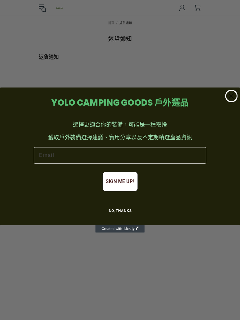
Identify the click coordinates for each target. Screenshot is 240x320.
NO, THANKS (120, 211)
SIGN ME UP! (120, 181)
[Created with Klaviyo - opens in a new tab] (120, 229)
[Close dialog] (231, 95)
